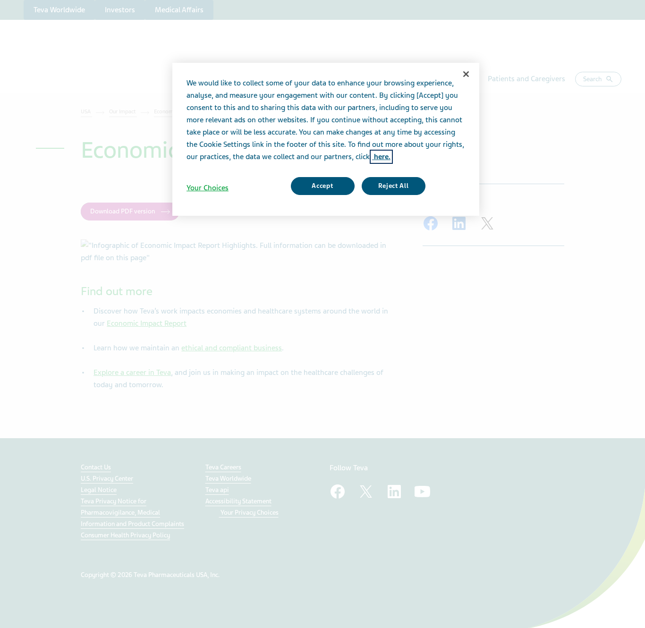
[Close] (466, 74)
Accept (322, 186)
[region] (325, 139)
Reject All (393, 186)
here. (381, 156)
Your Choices (208, 188)
